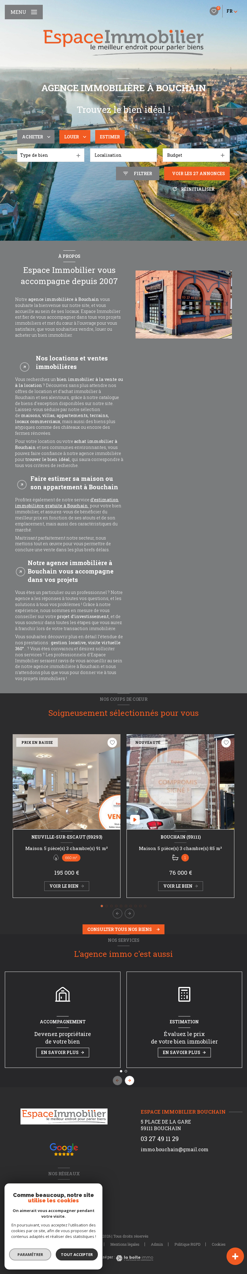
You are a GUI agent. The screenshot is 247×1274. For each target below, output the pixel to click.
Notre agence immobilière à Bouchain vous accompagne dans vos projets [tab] (71, 571)
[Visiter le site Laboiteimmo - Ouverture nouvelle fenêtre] (133, 1258)
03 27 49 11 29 (160, 1139)
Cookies (219, 1244)
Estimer (110, 137)
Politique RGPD (187, 1244)
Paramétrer (30, 1254)
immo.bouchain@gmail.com (174, 1149)
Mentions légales (124, 1244)
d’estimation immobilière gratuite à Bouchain (67, 503)
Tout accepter (77, 1254)
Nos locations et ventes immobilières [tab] (72, 362)
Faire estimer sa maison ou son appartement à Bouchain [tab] (74, 483)
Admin (157, 1244)
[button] (129, 913)
